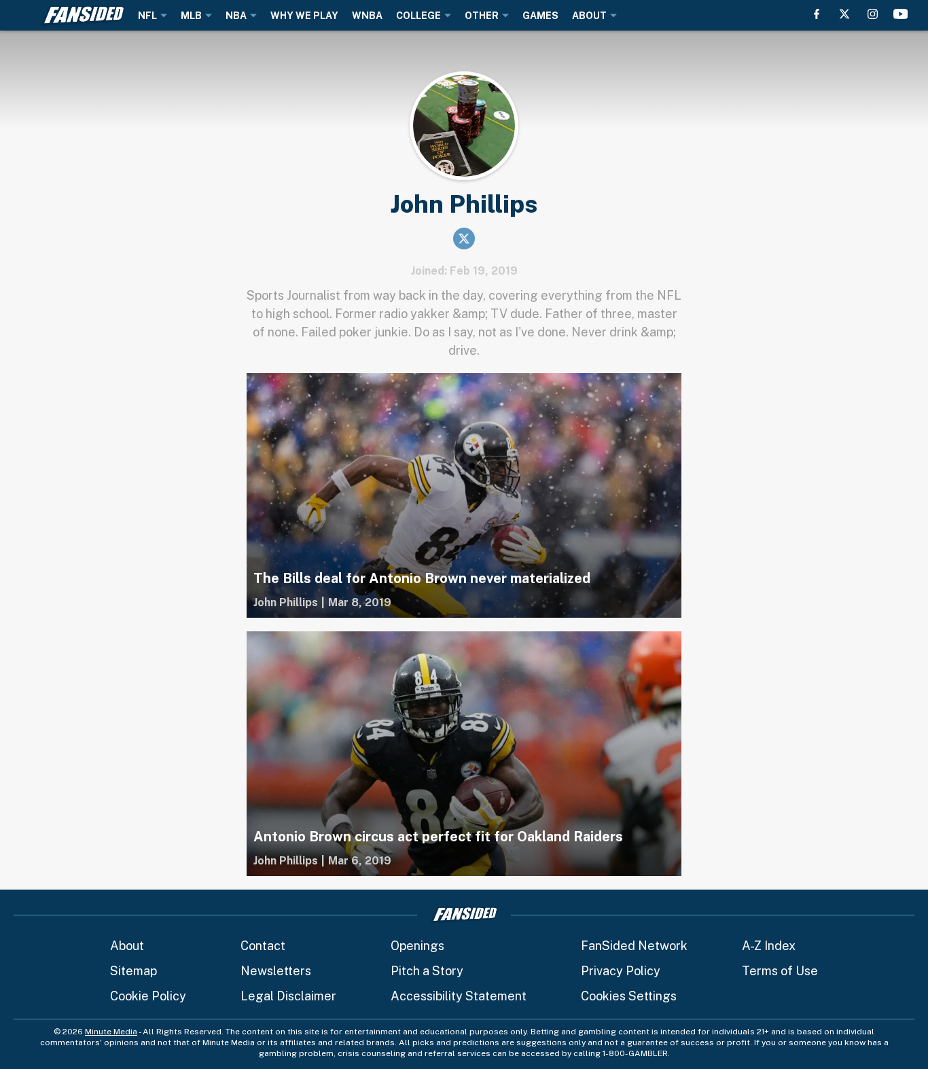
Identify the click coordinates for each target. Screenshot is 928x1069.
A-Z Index (769, 946)
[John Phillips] (285, 603)
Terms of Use (780, 971)
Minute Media (111, 1031)
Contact (262, 946)
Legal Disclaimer (288, 996)
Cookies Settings (629, 996)
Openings (417, 946)
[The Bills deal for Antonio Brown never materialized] (464, 495)
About (127, 946)
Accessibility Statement (459, 996)
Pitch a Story (427, 971)
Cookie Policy (148, 996)
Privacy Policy (620, 971)
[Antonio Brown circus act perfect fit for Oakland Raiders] (464, 753)
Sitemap (133, 971)
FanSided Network (634, 946)
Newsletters (275, 971)
